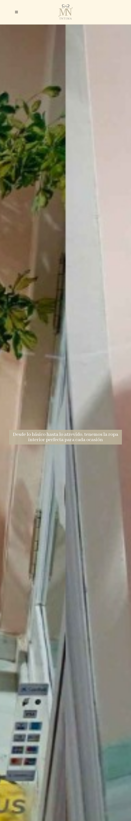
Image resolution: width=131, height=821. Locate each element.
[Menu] (16, 12)
